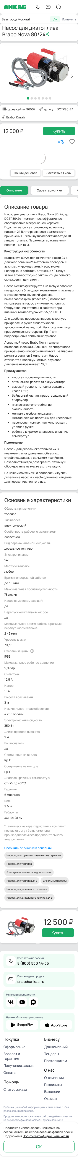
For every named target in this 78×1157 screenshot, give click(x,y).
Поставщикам (55, 1060)
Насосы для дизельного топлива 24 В (29, 897)
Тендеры (51, 1053)
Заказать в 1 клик (58, 173)
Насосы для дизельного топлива (26, 889)
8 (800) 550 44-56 (33, 963)
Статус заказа (15, 1089)
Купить (59, 131)
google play (22, 1025)
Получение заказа (18, 1065)
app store (56, 1025)
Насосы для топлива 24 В (21, 881)
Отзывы (50, 1098)
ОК (39, 1147)
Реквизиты (53, 1084)
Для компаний (56, 1046)
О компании (54, 1077)
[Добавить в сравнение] (61, 142)
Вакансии (52, 1091)
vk (11, 1002)
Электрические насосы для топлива (29, 872)
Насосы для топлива (19, 864)
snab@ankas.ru (30, 981)
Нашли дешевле (25, 173)
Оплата (9, 1072)
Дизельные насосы (55, 881)
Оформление (14, 1046)
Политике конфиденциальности (46, 1136)
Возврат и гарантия (11, 1056)
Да (55, 19)
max (33, 1002)
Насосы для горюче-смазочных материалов (33, 855)
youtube (22, 1002)
